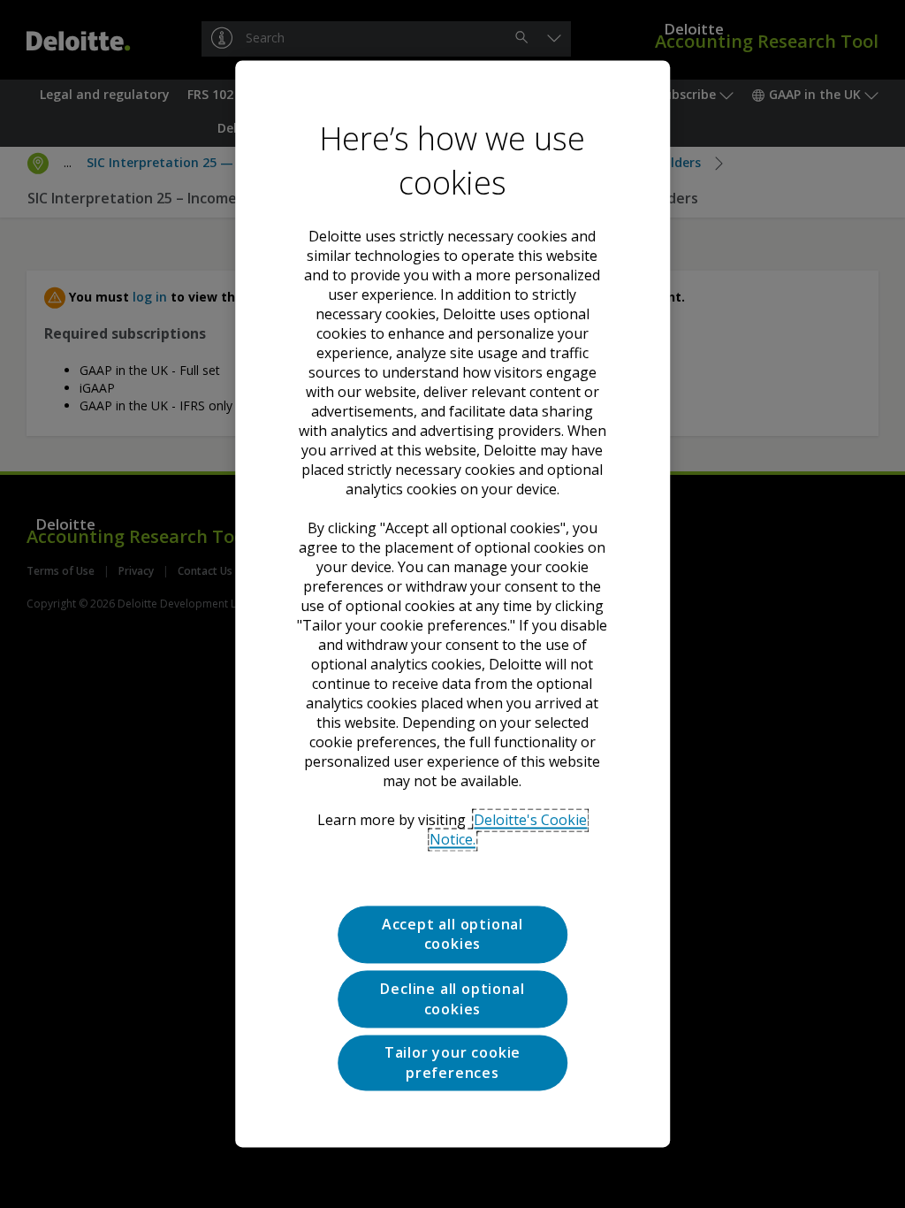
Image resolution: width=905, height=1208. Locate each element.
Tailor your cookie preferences (452, 1063)
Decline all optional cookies (452, 999)
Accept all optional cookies (452, 933)
